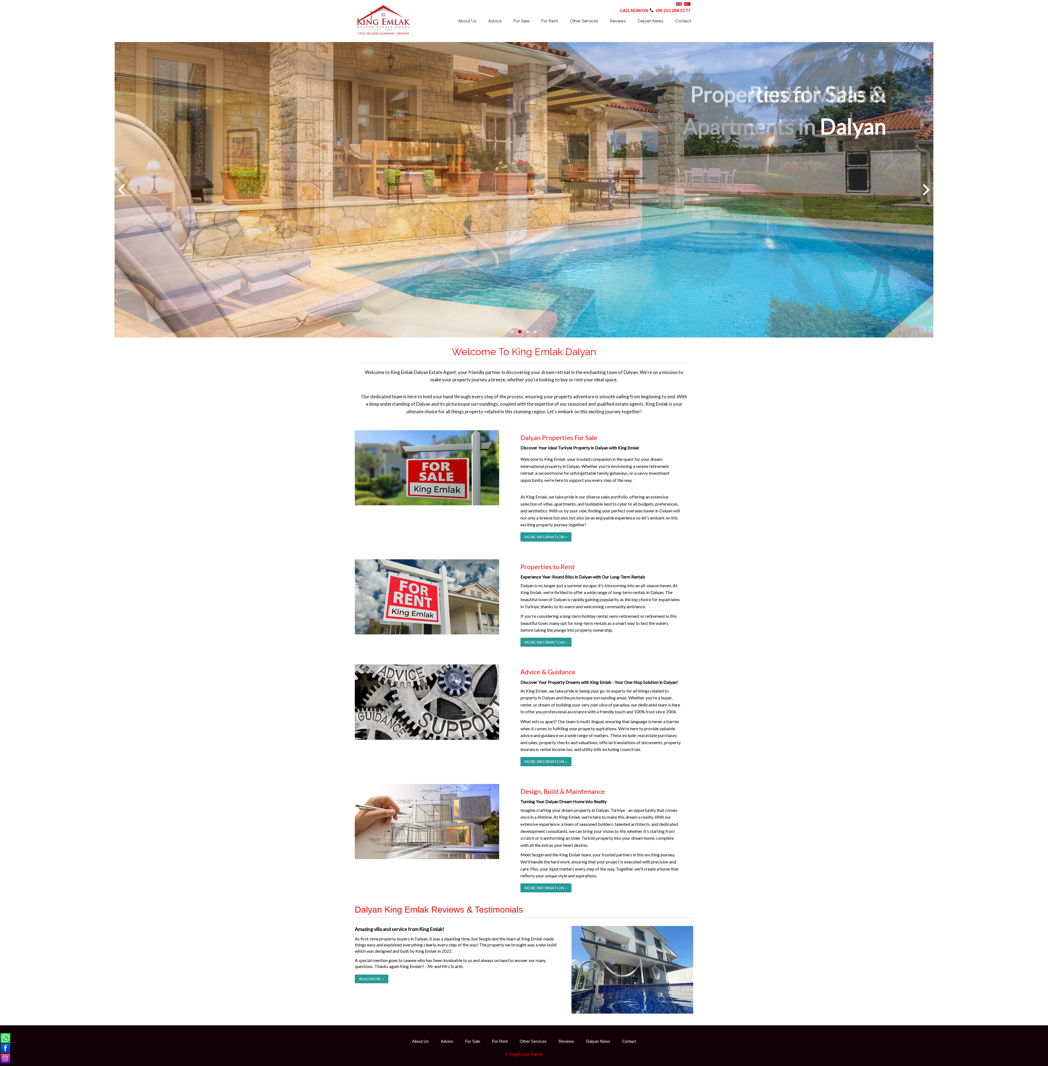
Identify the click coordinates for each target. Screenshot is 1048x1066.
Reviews (618, 21)
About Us (467, 21)
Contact (683, 21)
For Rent (549, 21)
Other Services (584, 21)
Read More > (371, 978)
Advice (495, 21)
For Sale (521, 21)
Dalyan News (650, 21)
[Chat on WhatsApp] (5, 1038)
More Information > (546, 537)
